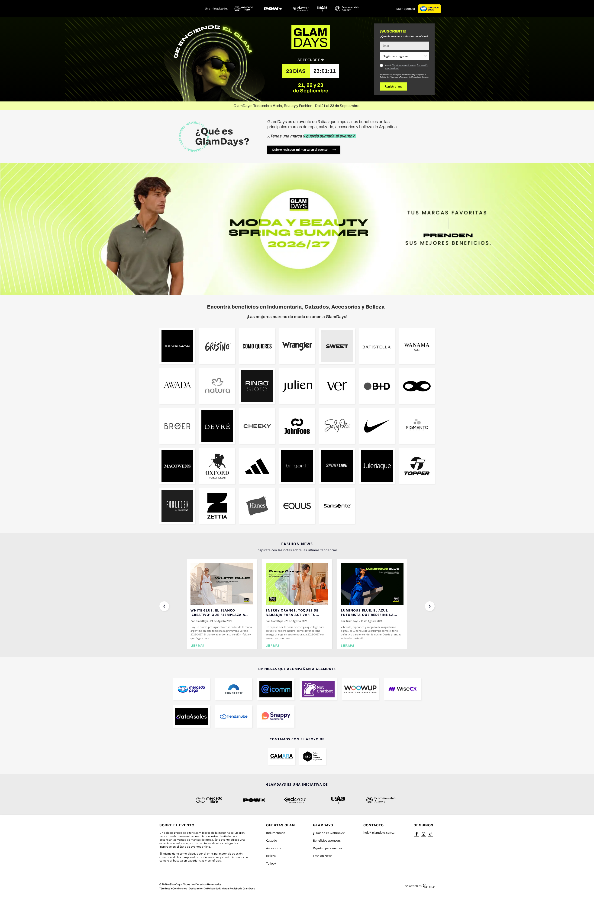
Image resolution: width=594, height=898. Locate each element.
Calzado (271, 840)
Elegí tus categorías (395, 56)
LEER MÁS (197, 645)
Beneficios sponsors (327, 840)
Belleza (271, 856)
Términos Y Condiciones (173, 888)
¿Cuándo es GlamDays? (329, 833)
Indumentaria (275, 833)
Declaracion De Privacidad (204, 888)
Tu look (271, 863)
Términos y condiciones (403, 65)
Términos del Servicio (409, 77)
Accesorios (273, 848)
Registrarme (393, 86)
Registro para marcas (327, 848)
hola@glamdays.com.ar (379, 832)
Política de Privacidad (389, 77)
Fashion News (322, 856)
